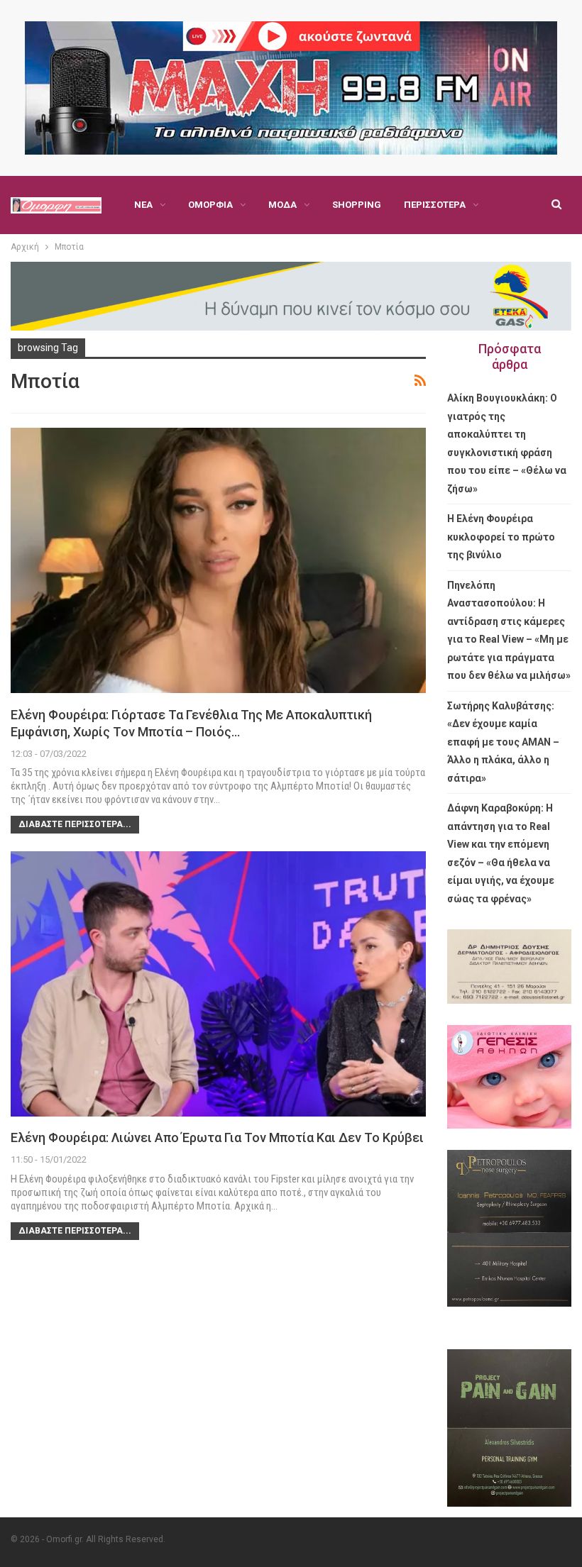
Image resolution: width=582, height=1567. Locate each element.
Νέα (143, 204)
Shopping (356, 204)
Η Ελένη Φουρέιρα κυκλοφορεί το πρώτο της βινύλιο (501, 536)
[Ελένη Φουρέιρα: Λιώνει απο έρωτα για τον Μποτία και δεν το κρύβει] (218, 984)
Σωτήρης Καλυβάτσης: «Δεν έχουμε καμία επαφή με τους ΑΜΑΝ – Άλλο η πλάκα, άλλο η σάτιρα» (503, 742)
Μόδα (282, 204)
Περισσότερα (435, 204)
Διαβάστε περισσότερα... (74, 824)
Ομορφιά (210, 204)
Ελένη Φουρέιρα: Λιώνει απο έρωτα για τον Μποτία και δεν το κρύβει (217, 1137)
